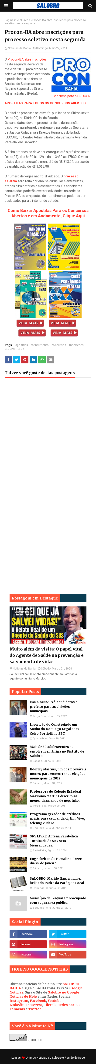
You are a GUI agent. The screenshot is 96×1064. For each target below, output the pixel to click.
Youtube (55, 1001)
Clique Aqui (74, 215)
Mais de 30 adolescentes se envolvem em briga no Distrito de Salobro (57, 751)
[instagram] (67, 944)
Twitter (34, 1009)
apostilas (21, 345)
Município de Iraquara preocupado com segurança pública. (58, 900)
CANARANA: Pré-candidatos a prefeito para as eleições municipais (53, 706)
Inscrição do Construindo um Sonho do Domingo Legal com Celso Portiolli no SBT (54, 729)
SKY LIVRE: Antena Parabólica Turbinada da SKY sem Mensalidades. (54, 840)
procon (10, 348)
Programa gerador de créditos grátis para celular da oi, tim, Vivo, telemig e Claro (57, 818)
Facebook (38, 1001)
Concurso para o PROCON (71, 96)
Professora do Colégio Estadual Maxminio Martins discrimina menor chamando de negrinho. (55, 796)
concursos (58, 345)
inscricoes (76, 345)
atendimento (40, 345)
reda (27, 20)
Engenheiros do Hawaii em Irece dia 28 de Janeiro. (56, 861)
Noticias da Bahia (19, 48)
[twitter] (67, 934)
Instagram (19, 1001)
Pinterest (34, 1005)
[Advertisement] (48, 437)
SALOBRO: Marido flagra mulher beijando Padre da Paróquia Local (57, 881)
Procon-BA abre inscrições (27, 59)
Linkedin (17, 1005)
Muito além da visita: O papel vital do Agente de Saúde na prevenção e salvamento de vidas (46, 655)
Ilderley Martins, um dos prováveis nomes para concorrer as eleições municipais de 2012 (58, 773)
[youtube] (67, 954)
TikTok (50, 1005)
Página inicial (13, 20)
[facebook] (28, 934)
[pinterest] (28, 944)
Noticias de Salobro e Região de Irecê (61, 1057)
